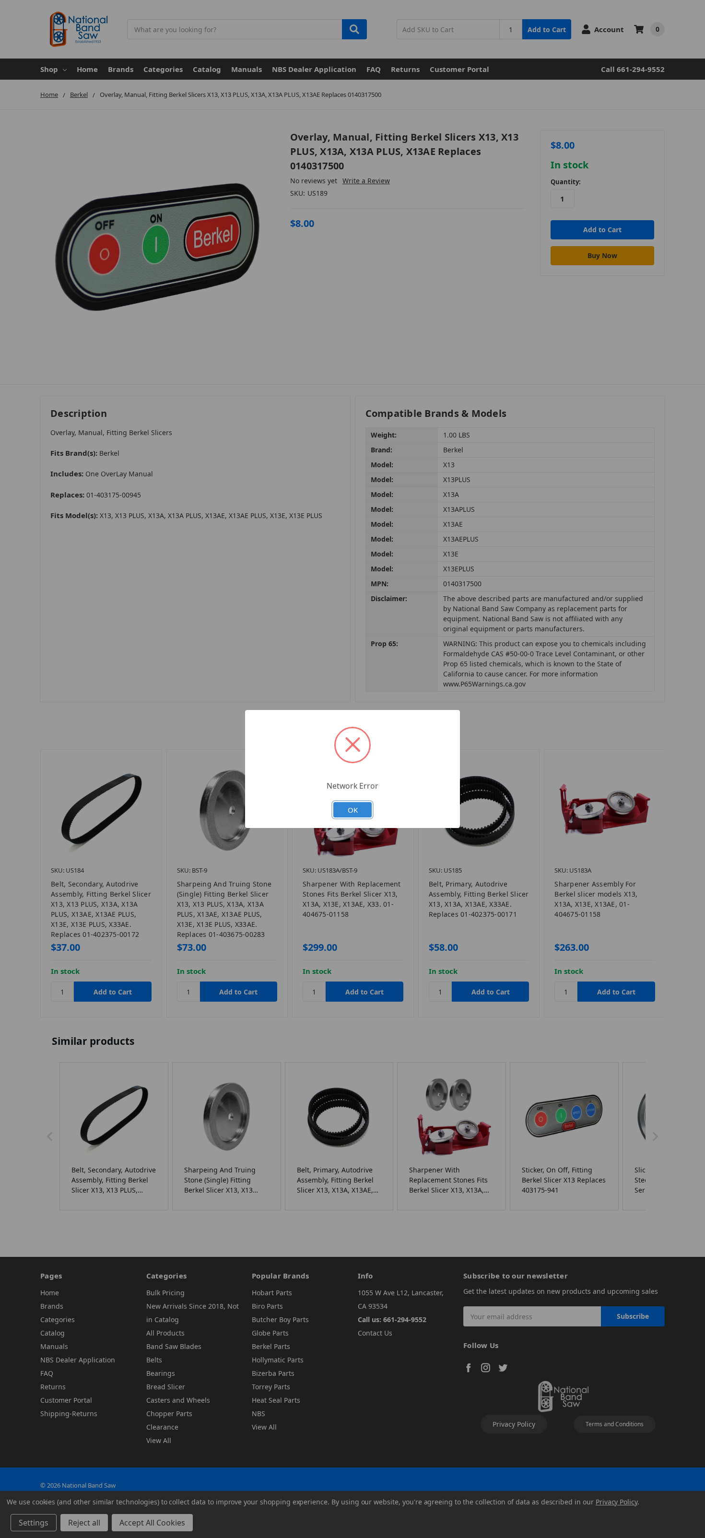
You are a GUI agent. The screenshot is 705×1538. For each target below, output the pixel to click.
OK (353, 810)
